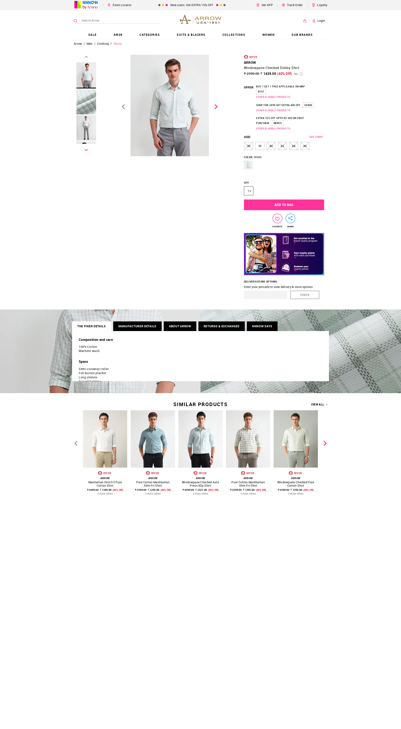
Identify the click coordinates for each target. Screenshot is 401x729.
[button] (248, 165)
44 (293, 146)
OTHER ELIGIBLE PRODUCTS (273, 96)
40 (271, 146)
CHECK (305, 295)
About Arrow (180, 326)
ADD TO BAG (283, 204)
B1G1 (261, 91)
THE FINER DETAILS (91, 326)
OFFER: (249, 87)
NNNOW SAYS (262, 326)
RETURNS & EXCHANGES (222, 326)
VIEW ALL (317, 404)
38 (248, 146)
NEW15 (278, 123)
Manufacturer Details (137, 326)
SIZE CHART (316, 136)
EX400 (308, 105)
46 (305, 146)
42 (282, 146)
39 (259, 146)
